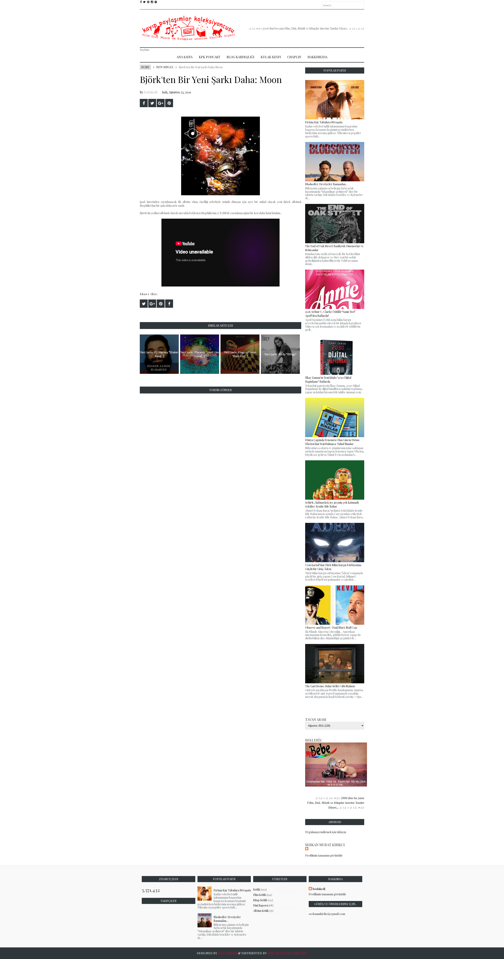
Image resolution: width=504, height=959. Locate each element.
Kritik (256, 889)
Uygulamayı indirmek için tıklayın (325, 832)
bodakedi (150, 92)
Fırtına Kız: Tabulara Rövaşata (232, 890)
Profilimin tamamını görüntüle (324, 855)
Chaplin (294, 57)
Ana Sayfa (185, 57)
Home (145, 67)
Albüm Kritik (261, 911)
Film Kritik (259, 895)
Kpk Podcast (209, 57)
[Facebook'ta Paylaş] (144, 103)
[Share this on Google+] (161, 103)
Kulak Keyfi (271, 57)
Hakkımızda (317, 57)
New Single (164, 67)
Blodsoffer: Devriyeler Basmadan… (227, 919)
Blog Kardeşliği (240, 57)
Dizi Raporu (260, 905)
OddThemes (227, 953)
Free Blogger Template (287, 953)
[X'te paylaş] (152, 103)
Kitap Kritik (260, 900)
